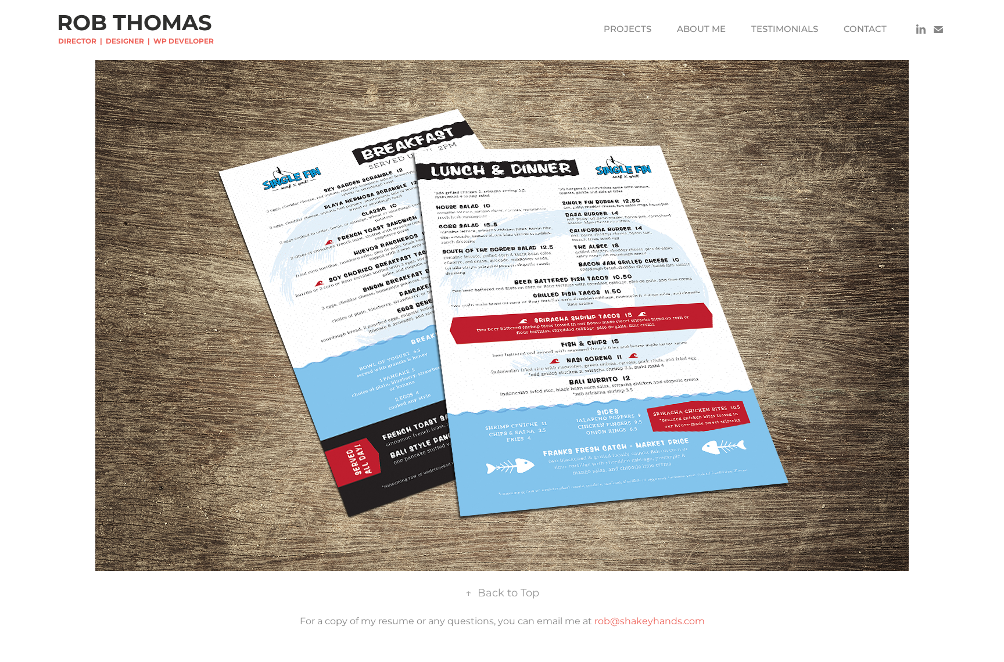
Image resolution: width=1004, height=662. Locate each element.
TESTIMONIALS (784, 29)
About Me (701, 29)
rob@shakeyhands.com (649, 621)
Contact (865, 29)
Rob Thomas (134, 23)
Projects (627, 29)
